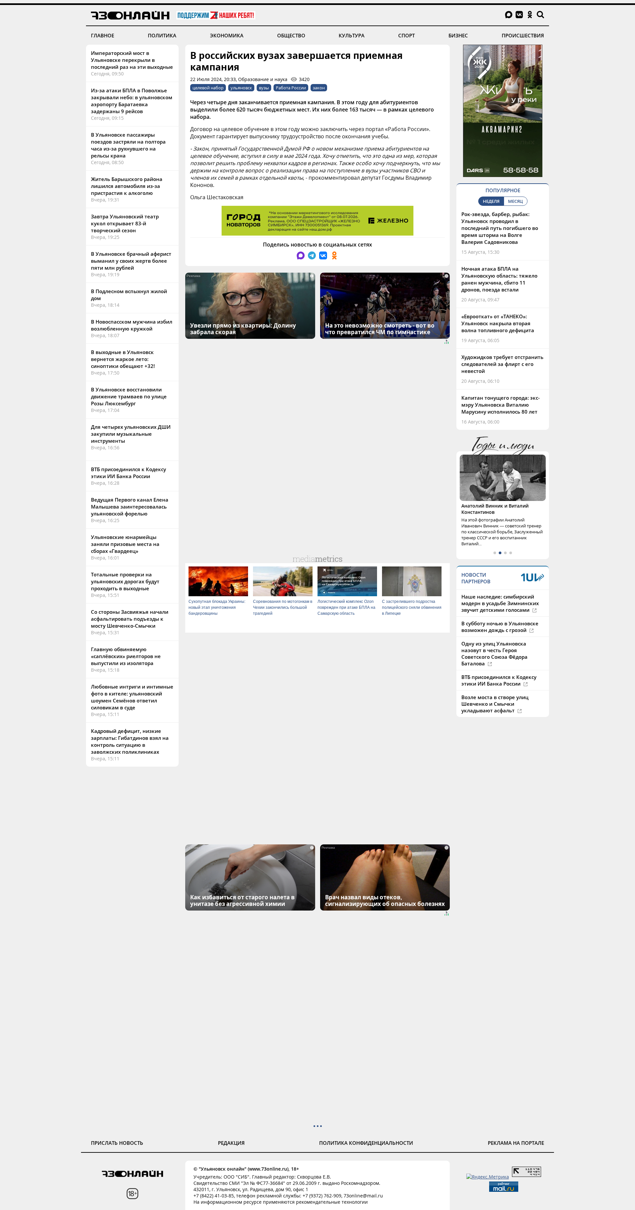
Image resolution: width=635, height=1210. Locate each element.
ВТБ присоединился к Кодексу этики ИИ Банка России (128, 472)
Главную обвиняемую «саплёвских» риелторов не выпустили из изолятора (126, 656)
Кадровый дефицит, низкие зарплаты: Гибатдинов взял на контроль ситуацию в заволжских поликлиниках (130, 741)
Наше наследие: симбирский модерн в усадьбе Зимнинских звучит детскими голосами (500, 603)
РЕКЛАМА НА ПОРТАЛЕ (516, 1143)
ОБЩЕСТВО (291, 35)
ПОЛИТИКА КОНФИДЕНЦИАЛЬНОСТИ (366, 1143)
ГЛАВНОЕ (102, 35)
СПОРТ (406, 35)
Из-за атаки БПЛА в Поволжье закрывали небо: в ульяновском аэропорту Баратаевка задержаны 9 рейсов (131, 100)
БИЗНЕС (458, 35)
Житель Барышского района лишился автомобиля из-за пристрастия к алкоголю (126, 186)
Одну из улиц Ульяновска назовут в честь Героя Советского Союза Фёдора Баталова (494, 653)
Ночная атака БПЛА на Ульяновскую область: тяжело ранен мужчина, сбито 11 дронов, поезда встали (499, 279)
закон (319, 88)
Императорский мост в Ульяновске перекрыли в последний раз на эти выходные (132, 60)
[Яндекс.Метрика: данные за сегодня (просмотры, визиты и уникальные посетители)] (487, 1177)
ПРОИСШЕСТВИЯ (523, 35)
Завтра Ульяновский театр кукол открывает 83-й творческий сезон (125, 223)
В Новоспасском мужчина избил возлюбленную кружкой (131, 325)
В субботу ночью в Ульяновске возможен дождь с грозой (499, 626)
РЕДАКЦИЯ (231, 1143)
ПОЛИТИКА (162, 35)
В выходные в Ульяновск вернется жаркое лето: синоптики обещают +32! (123, 359)
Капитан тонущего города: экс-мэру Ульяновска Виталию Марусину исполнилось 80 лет (500, 404)
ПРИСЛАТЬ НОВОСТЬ (117, 1143)
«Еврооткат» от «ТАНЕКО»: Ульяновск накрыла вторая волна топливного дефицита (497, 323)
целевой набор (208, 88)
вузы (264, 88)
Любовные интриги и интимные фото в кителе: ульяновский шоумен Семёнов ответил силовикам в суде (132, 697)
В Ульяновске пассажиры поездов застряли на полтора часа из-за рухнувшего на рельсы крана (128, 145)
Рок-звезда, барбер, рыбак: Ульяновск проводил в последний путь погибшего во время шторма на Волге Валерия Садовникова (499, 228)
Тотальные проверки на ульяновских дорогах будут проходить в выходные (125, 581)
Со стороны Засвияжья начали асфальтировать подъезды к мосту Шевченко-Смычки (129, 618)
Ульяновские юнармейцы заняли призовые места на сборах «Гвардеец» (125, 544)
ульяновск (241, 88)
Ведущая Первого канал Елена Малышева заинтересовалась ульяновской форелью (129, 506)
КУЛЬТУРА (351, 35)
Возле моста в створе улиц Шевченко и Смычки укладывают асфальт (495, 704)
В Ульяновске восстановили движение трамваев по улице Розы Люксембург (129, 396)
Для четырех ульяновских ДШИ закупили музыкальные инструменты (131, 434)
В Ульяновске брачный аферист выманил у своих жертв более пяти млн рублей (131, 260)
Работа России (291, 88)
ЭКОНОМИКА (226, 35)
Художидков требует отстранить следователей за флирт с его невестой (502, 364)
